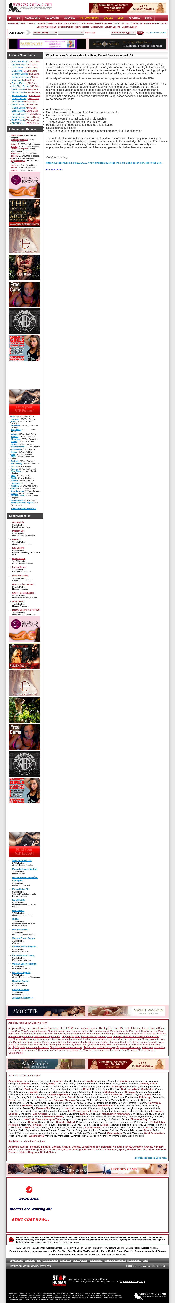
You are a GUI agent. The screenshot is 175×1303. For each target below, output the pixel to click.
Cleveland (27, 1094)
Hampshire (65, 1102)
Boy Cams (30, 80)
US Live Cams (31, 68)
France (127, 1146)
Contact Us (65, 1260)
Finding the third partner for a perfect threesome (109, 1039)
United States (48, 1152)
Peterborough (141, 1122)
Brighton (77, 1089)
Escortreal (94, 1255)
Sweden (131, 1149)
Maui (30, 1116)
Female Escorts (19, 83)
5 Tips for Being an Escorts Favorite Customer (33, 1028)
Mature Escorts (19, 108)
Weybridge (50, 1135)
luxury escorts (82, 27)
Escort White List (134, 23)
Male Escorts (18, 80)
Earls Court (118, 1097)
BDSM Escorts (18, 123)
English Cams (34, 114)
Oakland (115, 1119)
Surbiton (92, 1130)
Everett (20, 1100)
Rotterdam (28, 1081)
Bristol (35, 1083)
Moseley (132, 1116)
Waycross (137, 1133)
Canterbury (22, 1091)
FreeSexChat (59, 1251)
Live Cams (63, 23)
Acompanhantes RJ (55, 1248)
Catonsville (59, 1091)
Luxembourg (31, 1149)
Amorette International (146, 1251)
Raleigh (86, 1124)
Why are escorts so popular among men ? (106, 1050)
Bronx (106, 1089)
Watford (127, 1133)
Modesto (121, 1116)
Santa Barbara (122, 1127)
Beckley (68, 1086)
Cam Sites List (75, 1251)
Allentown (103, 1083)
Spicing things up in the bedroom (30, 1047)
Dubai (78, 1083)
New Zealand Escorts (114, 1248)
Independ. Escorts (20, 61)
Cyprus (76, 1146)
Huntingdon (55, 1105)
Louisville (54, 1113)
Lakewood (39, 1111)
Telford (156, 1130)
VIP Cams (35, 86)
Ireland (12, 1149)
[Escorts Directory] (29, 12)
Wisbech (94, 1135)
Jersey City (29, 1108)
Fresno (48, 1100)
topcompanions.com (47, 23)
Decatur (21, 1097)
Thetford (51, 1133)
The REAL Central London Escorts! (78, 1028)
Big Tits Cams (32, 117)
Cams (35, 77)
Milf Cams (31, 108)
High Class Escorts (20, 86)
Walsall (102, 1133)
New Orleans (15, 1119)
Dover (80, 1097)
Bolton (19, 1089)
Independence (89, 1105)
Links (145, 1260)
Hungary (158, 1146)
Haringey (77, 1102)
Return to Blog (54, 169)
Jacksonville (14, 1108)
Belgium (34, 1146)
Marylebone (20, 1116)
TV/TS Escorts (18, 120)
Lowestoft (73, 1113)
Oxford (43, 1083)
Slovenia (112, 1149)
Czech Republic (91, 1146)
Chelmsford (97, 1091)
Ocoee (125, 1119)
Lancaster (51, 1111)
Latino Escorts (18, 111)
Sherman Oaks (16, 1130)
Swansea (104, 1130)
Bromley (96, 1089)
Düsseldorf (113, 1081)
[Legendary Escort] (24, 252)
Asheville (133, 1083)
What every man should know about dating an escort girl (84, 1033)
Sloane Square (48, 1130)
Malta (43, 1149)
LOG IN (148, 18)
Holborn (142, 1102)
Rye (140, 1124)
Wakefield (91, 1133)
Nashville (158, 1116)
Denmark (106, 1146)
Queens (76, 1124)
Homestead (14, 1105)
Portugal (78, 1149)
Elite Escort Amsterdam (82, 23)
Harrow (121, 1102)
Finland (117, 1146)
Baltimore (34, 1086)
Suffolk (70, 1130)
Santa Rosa (137, 1127)
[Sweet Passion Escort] (126, 1015)
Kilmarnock (94, 1108)
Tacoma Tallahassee (131, 1130)
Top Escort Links (91, 1251)
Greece (148, 1146)
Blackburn (132, 1086)
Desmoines (60, 1097)
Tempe (41, 1133)
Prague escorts (151, 23)
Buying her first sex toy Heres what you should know (78, 1044)
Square (61, 1130)
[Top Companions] (24, 279)
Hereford (131, 1102)
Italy (20, 1149)
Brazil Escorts (133, 1248)
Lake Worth (26, 1111)
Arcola (124, 1083)
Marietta (146, 1113)
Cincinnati (141, 1091)
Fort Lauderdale (34, 1100)
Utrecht (40, 1081)
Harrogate (110, 1102)
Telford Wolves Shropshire (22, 1133)
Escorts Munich (65, 27)
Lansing (62, 1111)
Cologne (101, 1081)
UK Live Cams (30, 71)
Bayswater (57, 1086)
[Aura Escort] (127, 48)
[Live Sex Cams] (24, 306)
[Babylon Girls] (127, 11)
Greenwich (41, 1102)
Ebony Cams (32, 105)
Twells (60, 1133)
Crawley (127, 1094)
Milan (58, 1083)
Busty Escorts (18, 117)
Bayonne (45, 1086)
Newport (66, 1119)
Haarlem (49, 1081)
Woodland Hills (136, 1135)
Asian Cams (33, 98)
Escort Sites (119, 1255)
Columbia (74, 1094)
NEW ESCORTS (32, 18)
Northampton (80, 1119)
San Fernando (75, 1127)
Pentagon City (125, 1122)
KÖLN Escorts (23, 1248)
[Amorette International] (46, 1015)
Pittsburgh (24, 1124)
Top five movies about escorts (66, 1047)
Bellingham (90, 1086)
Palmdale (81, 1122)
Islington (153, 1105)
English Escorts (19, 114)
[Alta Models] (46, 1068)
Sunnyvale (81, 1130)
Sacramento (150, 1124)
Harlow (87, 1102)
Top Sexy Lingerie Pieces (35, 1041)
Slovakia (101, 1149)
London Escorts (112, 27)
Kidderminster (79, 1108)
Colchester (40, 1094)
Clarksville (153, 1091)
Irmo (137, 1105)
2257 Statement (50, 1260)
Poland (67, 1149)
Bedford (78, 1086)
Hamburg (78, 1081)
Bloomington (146, 1086)
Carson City (45, 1091)
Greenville (28, 1102)
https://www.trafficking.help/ (132, 1281)
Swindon (114, 1130)
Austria (24, 1146)
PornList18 (106, 1255)
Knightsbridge (134, 1108)
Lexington (107, 1111)
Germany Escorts (20, 74)
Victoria (81, 1133)
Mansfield (136, 1113)
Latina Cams (32, 111)
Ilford (77, 1105)
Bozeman (55, 1089)
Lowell (63, 1113)
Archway (114, 1083)
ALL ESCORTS (52, 18)
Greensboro (14, 1102)
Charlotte (84, 1091)
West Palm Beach (18, 1135)
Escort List (119, 23)
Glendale (81, 1100)
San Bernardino (57, 1127)
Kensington (57, 1108)
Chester (119, 1091)
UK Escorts (17, 71)
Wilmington (64, 1135)
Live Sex (108, 18)
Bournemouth (41, 1089)
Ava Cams (34, 61)
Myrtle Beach (145, 1116)
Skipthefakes (97, 27)
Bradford (66, 1089)
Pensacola (110, 1122)
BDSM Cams (33, 123)
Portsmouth (49, 1124)
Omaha (23, 1122)
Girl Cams (32, 83)
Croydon (137, 1094)
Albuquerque (90, 1083)
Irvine (145, 1105)
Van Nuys (70, 1133)
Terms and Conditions (115, 1260)
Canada (56, 1146)
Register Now (16, 1260)
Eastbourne (131, 1097)
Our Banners (134, 1260)
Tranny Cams (32, 120)
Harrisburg (98, 1102)
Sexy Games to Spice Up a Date (133, 1033)
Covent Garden (101, 1094)
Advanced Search (158, 33)
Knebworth (120, 1108)
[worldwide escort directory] (24, 413)
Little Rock (144, 1111)
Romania (89, 1149)
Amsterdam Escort (17, 23)
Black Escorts (18, 105)
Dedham (31, 1097)
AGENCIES (69, 18)
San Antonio (41, 1127)
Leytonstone (120, 1111)
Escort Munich (108, 1251)
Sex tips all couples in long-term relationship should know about (47, 1039)
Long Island (25, 1113)
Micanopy (69, 1116)
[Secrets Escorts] (24, 197)
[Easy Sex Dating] (24, 360)
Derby (49, 1097)
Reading (96, 1124)
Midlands (81, 1116)
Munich (68, 1081)
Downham (90, 1097)
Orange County (46, 1122)
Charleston (72, 1091)
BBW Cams (30, 102)
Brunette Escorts (19, 95)
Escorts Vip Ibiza (149, 1248)
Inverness (119, 1105)
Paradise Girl (38, 1248)
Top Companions (89, 18)
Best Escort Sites (103, 23)
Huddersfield (40, 1105)
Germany (137, 1146)
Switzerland (144, 1149)
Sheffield (159, 1127)
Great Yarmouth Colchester (138, 1100)
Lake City (13, 1111)
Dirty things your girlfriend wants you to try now (87, 1036)
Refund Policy (96, 1260)
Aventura (13, 1086)
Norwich (92, 1119)
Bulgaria (45, 1146)
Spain (122, 1149)
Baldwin (23, 1086)
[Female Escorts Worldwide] (24, 668)
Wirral (85, 1135)
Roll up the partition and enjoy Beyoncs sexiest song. (112, 1047)
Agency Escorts (19, 65)
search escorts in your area (151, 1157)
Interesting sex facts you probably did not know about (80, 1041)
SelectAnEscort (129, 27)
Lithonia (133, 1111)
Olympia (12, 1122)
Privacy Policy (80, 1260)
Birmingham (151, 1081)
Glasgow (13, 1083)
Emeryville (158, 1097)
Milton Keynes (95, 1116)
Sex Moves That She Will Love (31, 1044)
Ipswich (130, 1105)
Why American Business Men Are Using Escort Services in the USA (57, 1031)
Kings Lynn (107, 1108)
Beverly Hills (104, 1086)
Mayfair (39, 1116)
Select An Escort (75, 1248)
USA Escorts (17, 68)
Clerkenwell (14, 1094)
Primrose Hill (63, 1124)
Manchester (137, 1081)
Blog (121, 18)
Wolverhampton (117, 1135)
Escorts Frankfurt (93, 1248)
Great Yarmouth (113, 1100)
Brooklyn (115, 1089)
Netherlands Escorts (21, 77)
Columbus (86, 1094)
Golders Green (95, 1100)
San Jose (108, 1127)
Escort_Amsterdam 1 (19, 1251)
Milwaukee (109, 1116)
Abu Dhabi (68, 1083)
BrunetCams (34, 95)
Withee (104, 1135)
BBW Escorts (18, 102)
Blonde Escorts (19, 92)
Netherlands (55, 1149)
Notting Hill (104, 1119)
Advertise (134, 18)
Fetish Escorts (18, 89)
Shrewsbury (32, 1130)
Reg (18, 18)
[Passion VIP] (47, 48)
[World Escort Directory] (24, 333)
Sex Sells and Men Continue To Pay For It (117, 1031)
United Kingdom (29, 1152)
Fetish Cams (32, 89)
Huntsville (68, 1105)
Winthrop (76, 1135)
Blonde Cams (33, 92)
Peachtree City (96, 1122)
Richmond (115, 1124)
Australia (13, 1146)
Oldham (153, 1119)
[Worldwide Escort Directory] (24, 225)
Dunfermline (103, 1097)
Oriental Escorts (19, 98)
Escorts (31, 23)
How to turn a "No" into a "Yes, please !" (60, 1050)
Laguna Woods (152, 1108)
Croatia (66, 1146)
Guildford (53, 1102)
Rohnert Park (129, 1124)
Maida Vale (94, 1113)
